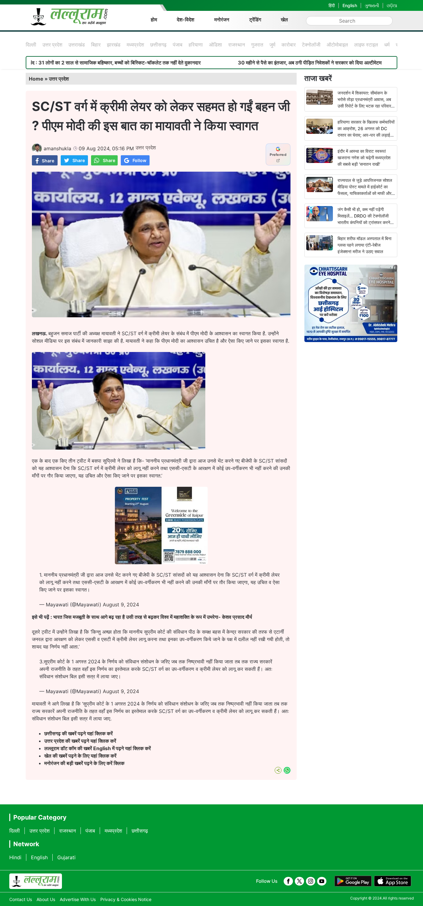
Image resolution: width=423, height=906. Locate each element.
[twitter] (299, 881)
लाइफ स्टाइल (366, 45)
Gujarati (66, 857)
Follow (139, 160)
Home (36, 79)
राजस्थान (236, 45)
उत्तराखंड (76, 45)
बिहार (96, 45)
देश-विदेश (185, 19)
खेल (284, 19)
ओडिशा (215, 45)
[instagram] (310, 881)
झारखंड (113, 45)
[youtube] (321, 881)
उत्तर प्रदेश (52, 45)
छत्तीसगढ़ (158, 45)
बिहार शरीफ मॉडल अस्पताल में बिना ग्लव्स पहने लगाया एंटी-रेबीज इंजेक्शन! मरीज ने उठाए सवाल (364, 245)
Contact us (20, 899)
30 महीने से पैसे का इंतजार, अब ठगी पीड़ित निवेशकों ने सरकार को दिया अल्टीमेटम (267, 62)
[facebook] (288, 881)
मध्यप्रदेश (135, 45)
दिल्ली (31, 45)
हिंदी (332, 5)
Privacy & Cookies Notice (125, 899)
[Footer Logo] (35, 881)
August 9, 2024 (121, 604)
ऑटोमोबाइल (337, 45)
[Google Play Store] (353, 881)
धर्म (387, 45)
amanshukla (57, 148)
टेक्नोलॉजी (311, 45)
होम (154, 19)
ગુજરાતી (372, 5)
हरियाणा (196, 45)
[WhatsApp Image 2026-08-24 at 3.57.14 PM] (161, 562)
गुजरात (257, 45)
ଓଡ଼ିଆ (392, 5)
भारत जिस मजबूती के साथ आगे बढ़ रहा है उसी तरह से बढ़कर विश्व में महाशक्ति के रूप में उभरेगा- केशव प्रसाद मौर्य (152, 617)
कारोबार (288, 45)
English (349, 5)
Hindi (15, 857)
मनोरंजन (221, 19)
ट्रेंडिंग (255, 19)
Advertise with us (78, 899)
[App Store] (392, 881)
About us (46, 899)
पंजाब (177, 45)
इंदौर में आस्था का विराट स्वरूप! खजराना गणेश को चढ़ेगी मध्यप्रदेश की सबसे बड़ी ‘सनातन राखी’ (364, 157)
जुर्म (272, 45)
